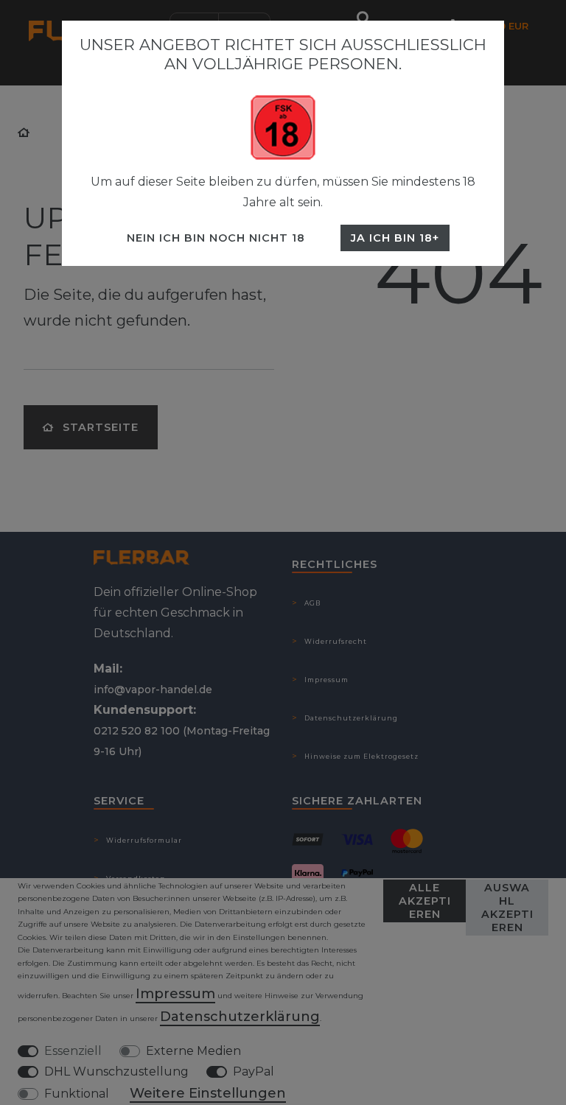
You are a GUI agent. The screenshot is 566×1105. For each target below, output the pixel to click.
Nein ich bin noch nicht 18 (216, 238)
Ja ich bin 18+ (395, 238)
